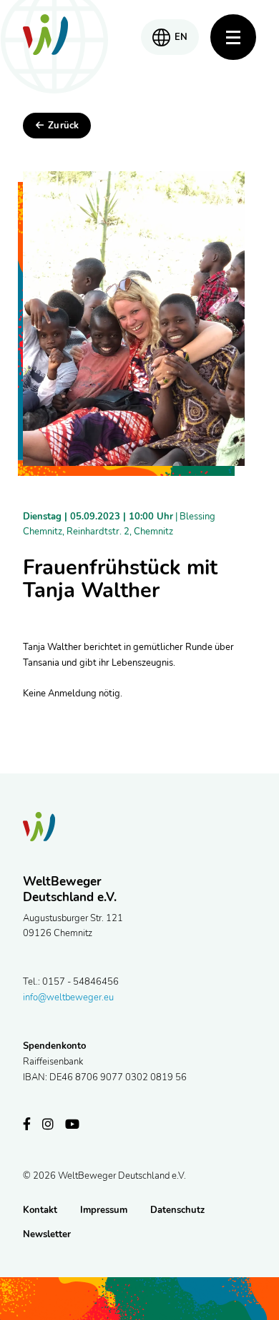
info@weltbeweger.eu (68, 997)
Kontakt (40, 1210)
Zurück (63, 125)
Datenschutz (177, 1210)
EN (181, 37)
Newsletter (47, 1234)
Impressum (103, 1210)
